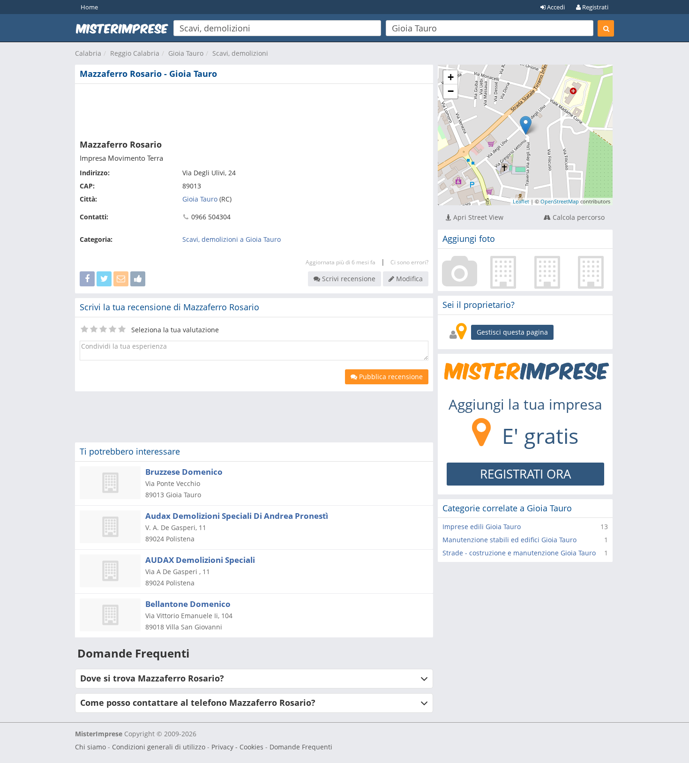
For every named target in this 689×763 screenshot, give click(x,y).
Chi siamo (90, 746)
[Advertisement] (254, 110)
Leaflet (521, 201)
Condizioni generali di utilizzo (158, 746)
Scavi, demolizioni (240, 53)
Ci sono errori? (409, 262)
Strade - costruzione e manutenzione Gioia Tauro (519, 552)
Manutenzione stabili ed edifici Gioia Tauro (509, 539)
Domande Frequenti (301, 746)
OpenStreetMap (559, 201)
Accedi (555, 7)
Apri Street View (477, 217)
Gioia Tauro (185, 53)
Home (89, 7)
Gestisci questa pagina (512, 332)
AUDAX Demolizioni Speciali (200, 559)
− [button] (451, 91)
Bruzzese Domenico (184, 471)
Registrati (594, 7)
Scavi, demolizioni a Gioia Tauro (231, 239)
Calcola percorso (578, 217)
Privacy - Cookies (237, 746)
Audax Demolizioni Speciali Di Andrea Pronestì (236, 515)
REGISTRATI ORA (525, 473)
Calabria (88, 53)
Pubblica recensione (390, 376)
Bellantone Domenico (188, 603)
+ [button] (451, 77)
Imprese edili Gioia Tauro (481, 526)
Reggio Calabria (134, 53)
